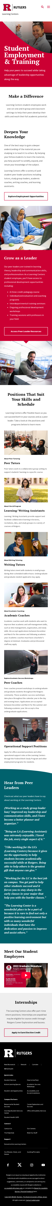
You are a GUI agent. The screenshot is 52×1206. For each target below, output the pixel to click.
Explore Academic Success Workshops (18, 678)
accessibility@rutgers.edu (13, 1188)
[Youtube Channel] (43, 1165)
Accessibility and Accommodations (33, 1092)
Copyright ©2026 (10, 1197)
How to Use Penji (33, 1080)
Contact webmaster (33, 1200)
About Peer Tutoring (12, 459)
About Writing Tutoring (13, 560)
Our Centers (31, 1128)
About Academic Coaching (14, 611)
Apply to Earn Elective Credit (26, 1032)
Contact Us (8, 1128)
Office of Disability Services (36, 1111)
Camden (35, 1064)
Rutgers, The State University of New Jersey (32, 1197)
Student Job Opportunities (13, 1091)
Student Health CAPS (11, 1117)
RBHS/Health (8, 1069)
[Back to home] (23, 1053)
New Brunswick (9, 1064)
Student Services (10, 1080)
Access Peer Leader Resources (26, 331)
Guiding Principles (33, 1152)
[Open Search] (42, 7)
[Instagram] (31, 1165)
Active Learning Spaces (12, 1084)
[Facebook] (8, 1165)
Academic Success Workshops (33, 1085)
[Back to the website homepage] (14, 7)
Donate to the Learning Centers (15, 1144)
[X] (19, 1165)
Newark (23, 1064)
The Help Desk (9, 1133)
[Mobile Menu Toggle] (48, 7)
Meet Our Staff (32, 1133)
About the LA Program (12, 506)
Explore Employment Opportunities (26, 196)
